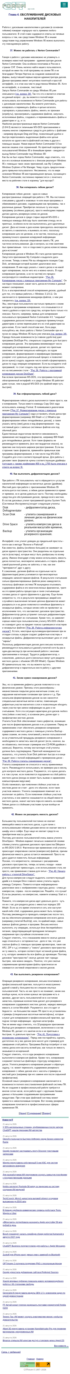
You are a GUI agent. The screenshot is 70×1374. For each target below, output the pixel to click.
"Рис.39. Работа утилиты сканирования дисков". (27, 761)
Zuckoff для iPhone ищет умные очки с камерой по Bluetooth (31, 1255)
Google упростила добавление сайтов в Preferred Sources (30, 1272)
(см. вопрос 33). (23, 300)
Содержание (34, 1113)
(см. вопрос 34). (23, 94)
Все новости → (61, 1346)
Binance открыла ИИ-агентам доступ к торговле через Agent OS (33, 1340)
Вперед (46, 1113)
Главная (31, 1359)
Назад (23, 1113)
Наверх (39, 1359)
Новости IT (7, 1120)
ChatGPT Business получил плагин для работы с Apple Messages (34, 1246)
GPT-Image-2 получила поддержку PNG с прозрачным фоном (32, 1263)
